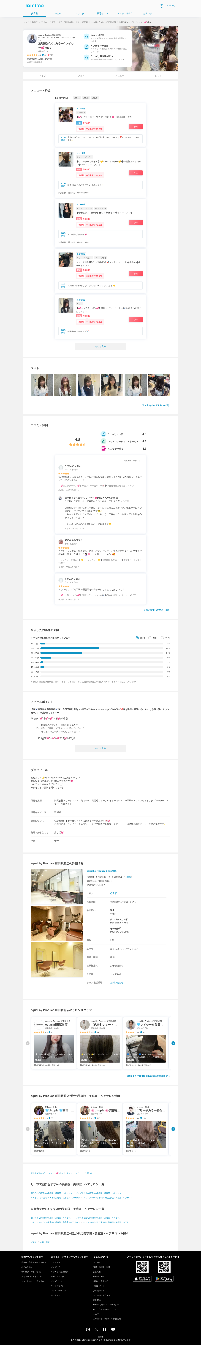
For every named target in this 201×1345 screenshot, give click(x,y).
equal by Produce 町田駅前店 (103, 22)
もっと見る (100, 346)
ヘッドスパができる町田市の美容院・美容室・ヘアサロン (108, 1197)
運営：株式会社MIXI (101, 1267)
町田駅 (85, 22)
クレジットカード (119, 919)
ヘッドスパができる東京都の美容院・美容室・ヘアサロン (108, 1222)
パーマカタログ (57, 1276)
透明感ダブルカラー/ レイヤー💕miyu (47, 1173)
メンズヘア (55, 1267)
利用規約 (97, 1299)
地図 (129, 876)
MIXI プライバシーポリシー (104, 1309)
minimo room (98, 1276)
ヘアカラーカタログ (59, 1271)
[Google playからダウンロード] (164, 1279)
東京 (54, 22)
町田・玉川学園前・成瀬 (69, 22)
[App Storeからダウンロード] (142, 1279)
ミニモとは (98, 1262)
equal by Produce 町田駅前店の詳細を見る (148, 1075)
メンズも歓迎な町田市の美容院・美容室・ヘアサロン (98, 1193)
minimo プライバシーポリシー (106, 1304)
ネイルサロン (27, 1267)
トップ (26, 22)
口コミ (158, 75)
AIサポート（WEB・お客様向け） (107, 1318)
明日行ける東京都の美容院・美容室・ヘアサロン (51, 1217)
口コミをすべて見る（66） (157, 609)
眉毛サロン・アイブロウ (31, 1276)
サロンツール (99, 1285)
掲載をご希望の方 (100, 1281)
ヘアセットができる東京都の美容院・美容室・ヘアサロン (55, 1222)
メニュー (119, 75)
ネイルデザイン (57, 1285)
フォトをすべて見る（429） (156, 405)
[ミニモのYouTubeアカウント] (113, 1329)
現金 (112, 910)
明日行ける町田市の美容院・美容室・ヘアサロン (51, 1193)
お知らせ (97, 1271)
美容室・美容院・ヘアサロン (33, 1262)
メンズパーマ (56, 1281)
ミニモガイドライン (101, 1295)
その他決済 (115, 928)
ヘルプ (96, 1314)
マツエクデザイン (58, 1290)
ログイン (170, 6)
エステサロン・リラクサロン (33, 1281)
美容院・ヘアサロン (40, 22)
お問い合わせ (116, 982)
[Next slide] (173, 1043)
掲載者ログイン (99, 1290)
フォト (81, 75)
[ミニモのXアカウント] (96, 1330)
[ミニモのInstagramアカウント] (88, 1330)
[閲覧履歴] (161, 5)
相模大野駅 (45, 1242)
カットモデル (56, 1295)
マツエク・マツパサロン (31, 1271)
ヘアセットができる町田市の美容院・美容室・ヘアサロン (55, 1197)
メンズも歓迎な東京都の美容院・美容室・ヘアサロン (98, 1217)
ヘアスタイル (56, 1262)
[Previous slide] (28, 1043)
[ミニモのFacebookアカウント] (104, 1330)
